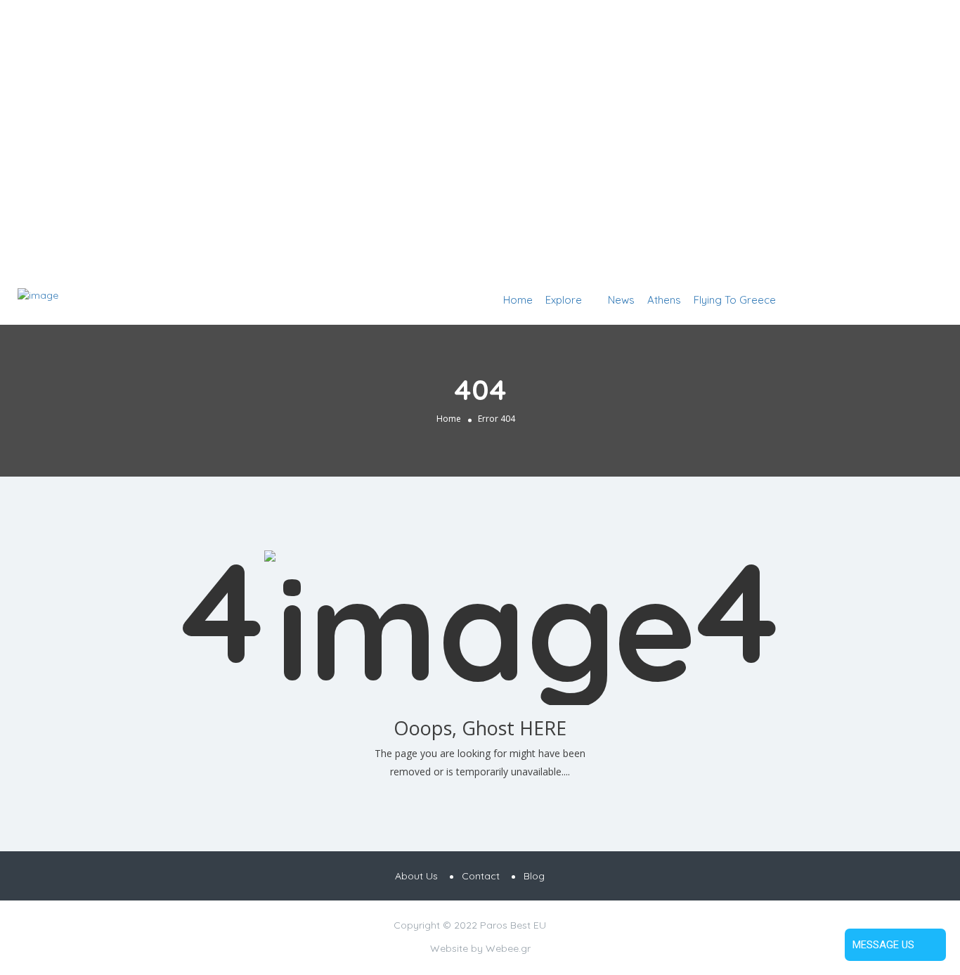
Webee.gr (508, 948)
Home (518, 299)
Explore (563, 299)
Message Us (883, 944)
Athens (664, 299)
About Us (416, 876)
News (621, 299)
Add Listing (899, 299)
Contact (481, 876)
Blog (534, 876)
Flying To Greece (735, 299)
